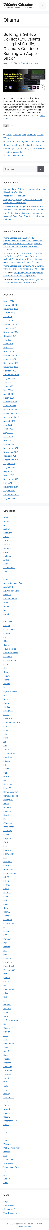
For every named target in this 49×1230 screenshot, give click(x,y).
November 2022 (10, 413)
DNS (5, 695)
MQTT (6, 877)
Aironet (6, 529)
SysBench (7, 1070)
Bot (4, 610)
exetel (6, 734)
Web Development (11, 1148)
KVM (5, 842)
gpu (13, 145)
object (6, 904)
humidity (7, 811)
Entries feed (8, 1205)
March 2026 (8, 301)
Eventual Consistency (13, 722)
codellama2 (29, 141)
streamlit (7, 1063)
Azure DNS (8, 587)
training (6, 1094)
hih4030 (7, 788)
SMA (5, 1036)
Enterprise (8, 711)
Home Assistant (10, 792)
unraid (6, 1125)
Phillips (6, 947)
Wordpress (8, 1163)
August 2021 (9, 463)
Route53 (7, 1005)
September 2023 (11, 375)
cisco (5, 637)
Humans (7, 807)
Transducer (8, 1097)
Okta (5, 908)
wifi (5, 1155)
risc (5, 1001)
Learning (7, 850)
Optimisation (9, 923)
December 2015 (10, 479)
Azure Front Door (11, 591)
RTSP (5, 1012)
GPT (5, 780)
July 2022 (7, 425)
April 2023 (8, 394)
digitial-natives (10, 691)
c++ (5, 618)
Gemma (7, 145)
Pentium (7, 939)
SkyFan (6, 1032)
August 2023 (9, 378)
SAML (6, 1016)
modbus (7, 865)
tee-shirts (7, 1078)
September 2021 (11, 460)
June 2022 (8, 429)
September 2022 (11, 417)
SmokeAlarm (9, 1043)
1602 (5, 517)
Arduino (7, 560)
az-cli (5, 575)
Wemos (6, 1152)
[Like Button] (6, 125)
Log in (6, 1201)
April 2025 (8, 320)
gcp (5, 772)
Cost (5, 668)
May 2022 (8, 433)
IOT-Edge (7, 831)
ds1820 (6, 707)
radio (5, 985)
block (5, 602)
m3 (22, 145)
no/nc (6, 889)
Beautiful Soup (10, 598)
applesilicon (18, 141)
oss (5, 927)
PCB (5, 935)
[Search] (40, 169)
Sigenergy (8, 1028)
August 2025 (9, 313)
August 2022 (9, 421)
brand (6, 614)
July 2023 (7, 382)
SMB (5, 1039)
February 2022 (10, 444)
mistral (29, 145)
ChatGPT (7, 633)
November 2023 (10, 367)
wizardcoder (17, 152)
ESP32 (6, 714)
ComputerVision (10, 653)
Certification (9, 629)
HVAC (6, 815)
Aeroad (6, 521)
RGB (5, 997)
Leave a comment (14, 155)
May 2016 (7, 471)
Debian (6, 684)
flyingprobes (9, 753)
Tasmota (7, 1074)
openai (6, 916)
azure (6, 579)
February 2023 (10, 402)
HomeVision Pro (10, 796)
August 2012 (9, 498)
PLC (5, 950)
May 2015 (7, 483)
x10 (5, 1171)
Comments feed (10, 1209)
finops (6, 749)
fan (4, 742)
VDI (5, 1132)
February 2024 (10, 355)
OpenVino (7, 919)
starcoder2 (23, 148)
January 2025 (9, 328)
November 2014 (10, 487)
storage (6, 1059)
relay (5, 993)
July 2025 (7, 316)
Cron (5, 672)
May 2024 (8, 347)
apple (9, 134)
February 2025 (10, 324)
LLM (24, 134)
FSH (5, 765)
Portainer (7, 962)
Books (6, 606)
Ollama (40, 134)
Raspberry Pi (9, 989)
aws (5, 571)
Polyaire (7, 958)
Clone (6, 645)
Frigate (6, 761)
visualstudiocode (37, 148)
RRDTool (7, 1008)
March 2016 (8, 475)
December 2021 (10, 448)
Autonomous (9, 567)
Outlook (6, 931)
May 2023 (8, 390)
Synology (7, 1066)
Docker (6, 699)
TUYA (6, 1101)
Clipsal (6, 641)
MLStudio (31, 134)
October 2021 (9, 456)
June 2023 (8, 386)
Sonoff (6, 1051)
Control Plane (9, 660)
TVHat (6, 1105)
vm (4, 1136)
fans (5, 745)
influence (7, 823)
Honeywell (8, 800)
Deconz (6, 687)
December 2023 (10, 363)
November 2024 (10, 332)
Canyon (6, 626)
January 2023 (9, 405)
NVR (5, 900)
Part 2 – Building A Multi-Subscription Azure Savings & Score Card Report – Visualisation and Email (23, 216)
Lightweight (8, 854)
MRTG (6, 881)
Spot (5, 1055)
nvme (5, 896)
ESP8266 (7, 718)
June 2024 (8, 344)
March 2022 (8, 440)
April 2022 (8, 436)
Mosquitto (8, 869)
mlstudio (37, 145)
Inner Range (8, 827)
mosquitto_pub (10, 873)
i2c (4, 819)
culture (6, 676)
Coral (5, 664)
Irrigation (7, 838)
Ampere (7, 548)
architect (7, 556)
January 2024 (9, 359)
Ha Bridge (8, 784)
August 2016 (9, 467)
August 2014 (9, 491)
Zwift (5, 1183)
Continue (17, 134)
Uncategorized (10, 1121)
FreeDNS (7, 757)
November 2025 (10, 309)
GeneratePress (24, 1226)
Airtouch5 (7, 533)
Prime (6, 974)
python (14, 148)
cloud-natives (9, 649)
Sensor (6, 1024)
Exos (5, 738)
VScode (7, 138)
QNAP (6, 981)
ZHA (5, 1175)
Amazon (7, 544)
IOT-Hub (7, 834)
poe (5, 954)
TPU (5, 1090)
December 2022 (10, 409)
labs (5, 846)
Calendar (7, 622)
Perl (5, 943)
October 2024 (9, 336)
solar (5, 1047)
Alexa (6, 537)
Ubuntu (6, 1117)
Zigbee (6, 1179)
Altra (5, 540)
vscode (6, 152)
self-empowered (11, 1020)
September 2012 (11, 494)
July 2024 (7, 340)
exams (6, 730)
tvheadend (8, 1109)
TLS (5, 1082)
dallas (6, 680)
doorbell (7, 703)
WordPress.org (10, 1213)
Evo (5, 726)
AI (4, 525)
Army (5, 564)
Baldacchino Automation (18, 4)
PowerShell (8, 966)
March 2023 (8, 398)
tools (5, 1086)
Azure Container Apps (13, 583)
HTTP (6, 803)
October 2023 (9, 371)
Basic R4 (7, 595)
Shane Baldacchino (12, 238)
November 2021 (10, 452)
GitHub (6, 776)
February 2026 (10, 305)
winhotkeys (8, 1159)
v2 (4, 1128)
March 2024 (8, 351)
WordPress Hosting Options (16, 196)
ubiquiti (6, 1113)
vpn (5, 1140)
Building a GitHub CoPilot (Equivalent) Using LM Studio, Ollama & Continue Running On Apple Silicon (21, 46)
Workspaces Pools (11, 1167)
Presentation (9, 970)
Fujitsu (6, 769)
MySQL (6, 885)
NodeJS (7, 892)
